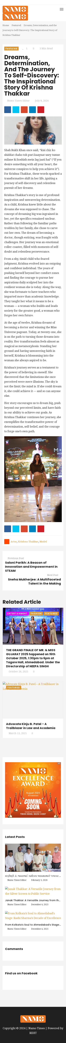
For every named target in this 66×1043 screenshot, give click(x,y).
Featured (16, 25)
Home (6, 25)
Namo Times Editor (18, 100)
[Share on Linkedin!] (32, 109)
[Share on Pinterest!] (40, 109)
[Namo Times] (15, 13)
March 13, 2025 (18, 733)
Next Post (52, 575)
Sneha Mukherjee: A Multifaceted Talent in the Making (34, 581)
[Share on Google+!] (24, 109)
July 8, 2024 (42, 100)
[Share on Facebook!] (7, 109)
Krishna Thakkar (28, 541)
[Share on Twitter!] (16, 109)
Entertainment (17, 613)
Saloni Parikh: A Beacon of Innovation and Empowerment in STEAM (31, 566)
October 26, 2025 (18, 671)
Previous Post (16, 558)
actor (13, 541)
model (43, 541)
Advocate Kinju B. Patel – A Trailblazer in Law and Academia (30, 726)
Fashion (36, 613)
